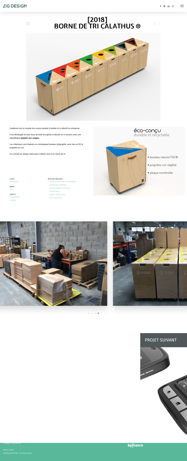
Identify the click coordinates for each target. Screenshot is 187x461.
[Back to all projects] (27, 23)
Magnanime (14, 182)
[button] (182, 6)
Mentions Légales (8, 450)
